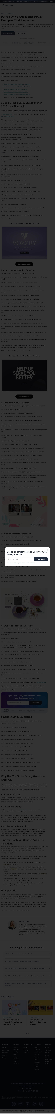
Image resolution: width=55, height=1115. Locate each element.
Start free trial (41, 559)
